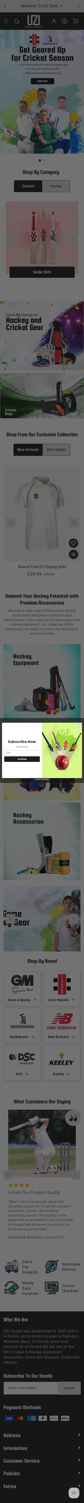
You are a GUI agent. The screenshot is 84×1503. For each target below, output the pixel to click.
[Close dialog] (79, 725)
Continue (22, 759)
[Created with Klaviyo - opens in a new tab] (42, 779)
